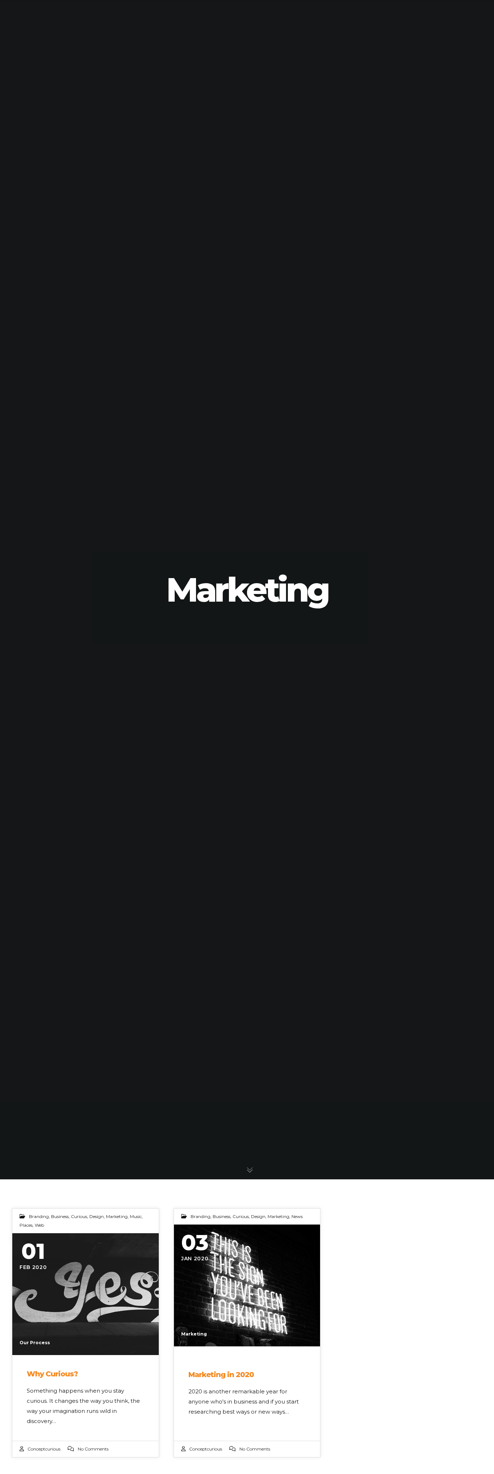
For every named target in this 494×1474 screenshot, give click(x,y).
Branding (39, 1216)
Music (136, 1216)
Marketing (117, 1216)
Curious (79, 1216)
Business (60, 1216)
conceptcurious (43, 1449)
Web (39, 1225)
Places (26, 1225)
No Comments (93, 1449)
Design (96, 1216)
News (297, 1216)
